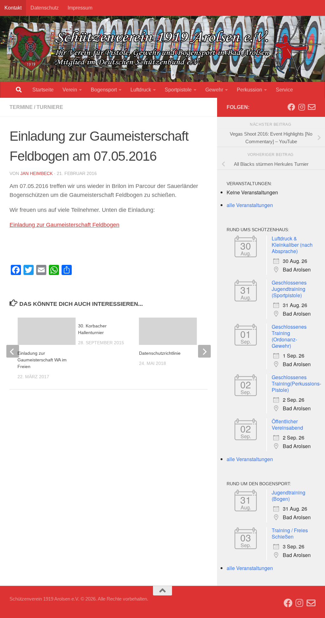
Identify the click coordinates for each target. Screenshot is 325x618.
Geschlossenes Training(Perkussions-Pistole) (296, 383)
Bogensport (104, 89)
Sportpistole (178, 89)
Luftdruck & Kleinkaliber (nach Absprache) (292, 245)
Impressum (80, 7)
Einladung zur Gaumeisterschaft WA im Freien (42, 360)
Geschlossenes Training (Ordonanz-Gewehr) (289, 336)
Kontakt (13, 7)
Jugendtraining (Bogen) (288, 495)
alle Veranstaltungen (250, 205)
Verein (70, 89)
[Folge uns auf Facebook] (291, 107)
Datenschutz (44, 7)
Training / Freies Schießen (290, 533)
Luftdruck (140, 89)
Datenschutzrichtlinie (160, 353)
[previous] (12, 351)
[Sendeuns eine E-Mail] (311, 107)
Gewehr (214, 89)
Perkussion (249, 89)
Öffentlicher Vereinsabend (287, 424)
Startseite (43, 89)
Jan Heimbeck (36, 173)
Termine (21, 107)
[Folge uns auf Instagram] (301, 107)
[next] (204, 351)
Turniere (49, 107)
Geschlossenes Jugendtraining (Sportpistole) (289, 289)
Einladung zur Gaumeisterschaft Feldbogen (64, 225)
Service (284, 89)
